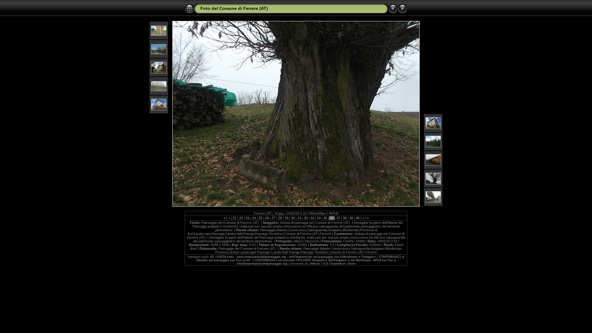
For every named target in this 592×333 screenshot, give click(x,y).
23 (247, 218)
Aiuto (352, 263)
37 (338, 218)
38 (344, 218)
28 (280, 218)
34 (319, 218)
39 (351, 218)
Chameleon (337, 263)
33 (312, 218)
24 (254, 218)
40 (357, 218)
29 (286, 218)
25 (260, 218)
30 (293, 218)
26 (267, 218)
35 (325, 218)
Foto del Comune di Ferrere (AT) (234, 8)
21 (234, 218)
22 (241, 218)
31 (299, 218)
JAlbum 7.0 (317, 263)
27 (273, 218)
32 (306, 218)
